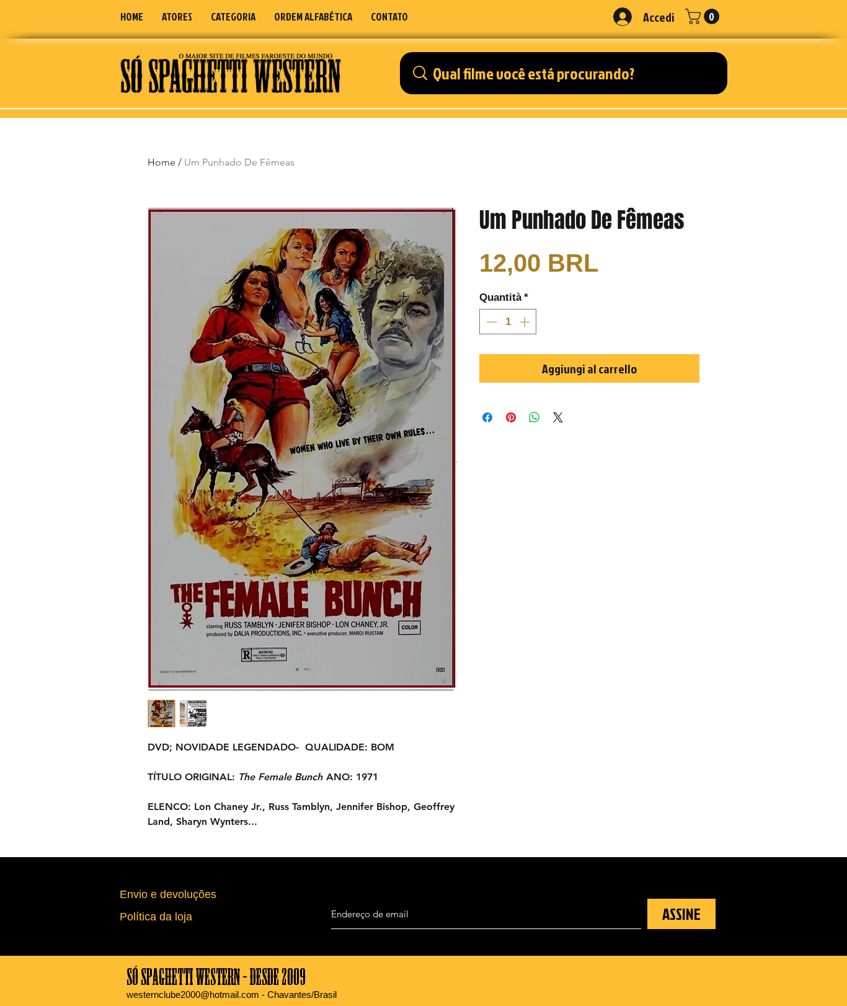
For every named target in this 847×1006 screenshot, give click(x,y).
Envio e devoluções (168, 894)
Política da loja (156, 916)
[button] (233, 16)
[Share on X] (558, 417)
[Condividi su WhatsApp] (534, 417)
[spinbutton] (508, 321)
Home (161, 162)
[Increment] (526, 321)
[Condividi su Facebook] (487, 417)
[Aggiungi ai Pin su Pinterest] (510, 417)
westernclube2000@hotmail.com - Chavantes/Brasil (231, 994)
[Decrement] (490, 321)
